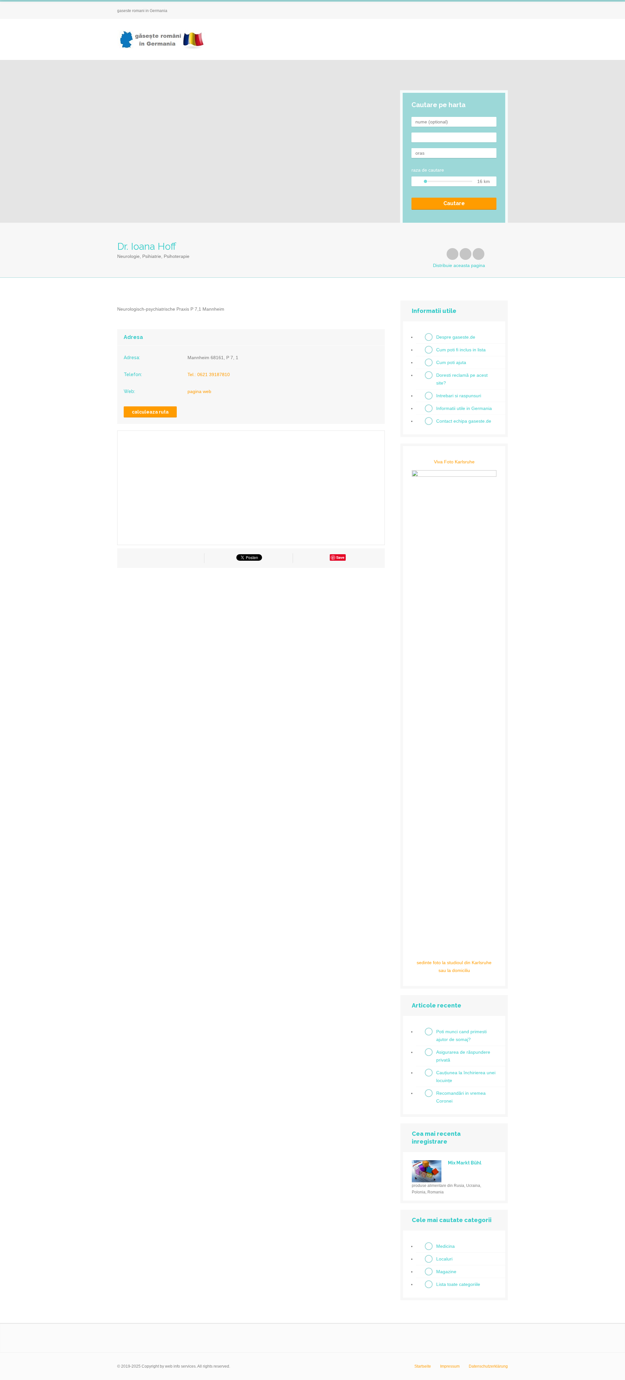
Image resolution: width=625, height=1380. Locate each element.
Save (340, 557)
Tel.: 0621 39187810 (209, 374)
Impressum (450, 1366)
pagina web (199, 391)
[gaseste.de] (161, 39)
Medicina (445, 1246)
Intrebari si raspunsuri (458, 395)
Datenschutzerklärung (488, 1366)
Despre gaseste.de (455, 337)
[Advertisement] (251, 631)
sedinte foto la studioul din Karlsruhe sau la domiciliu (454, 966)
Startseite (422, 1366)
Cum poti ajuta (451, 362)
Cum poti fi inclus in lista (461, 349)
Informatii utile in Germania (464, 408)
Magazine (446, 1271)
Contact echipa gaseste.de (463, 421)
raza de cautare (427, 170)
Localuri (444, 1258)
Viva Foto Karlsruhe (454, 461)
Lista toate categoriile (458, 1284)
